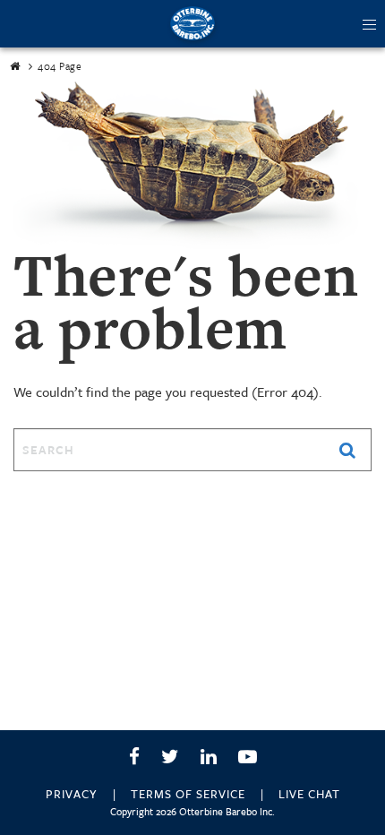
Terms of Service (188, 794)
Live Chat (309, 794)
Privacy (72, 794)
